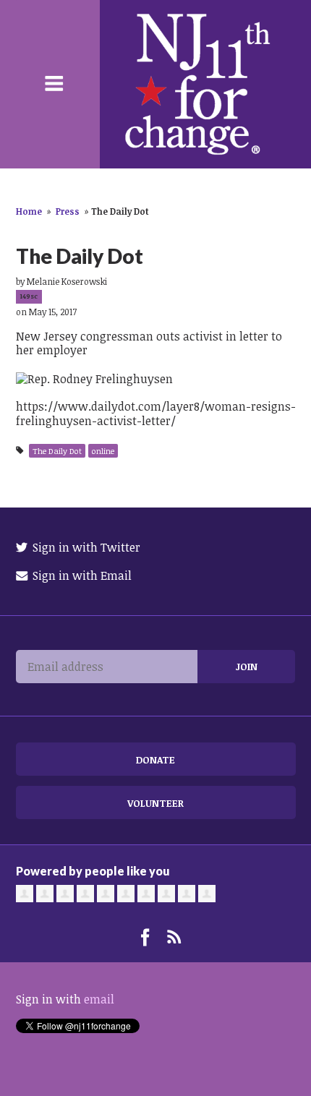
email (99, 999)
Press (68, 211)
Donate (155, 759)
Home (29, 211)
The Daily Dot (57, 450)
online (103, 450)
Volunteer (155, 803)
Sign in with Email (81, 575)
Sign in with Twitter (85, 547)
